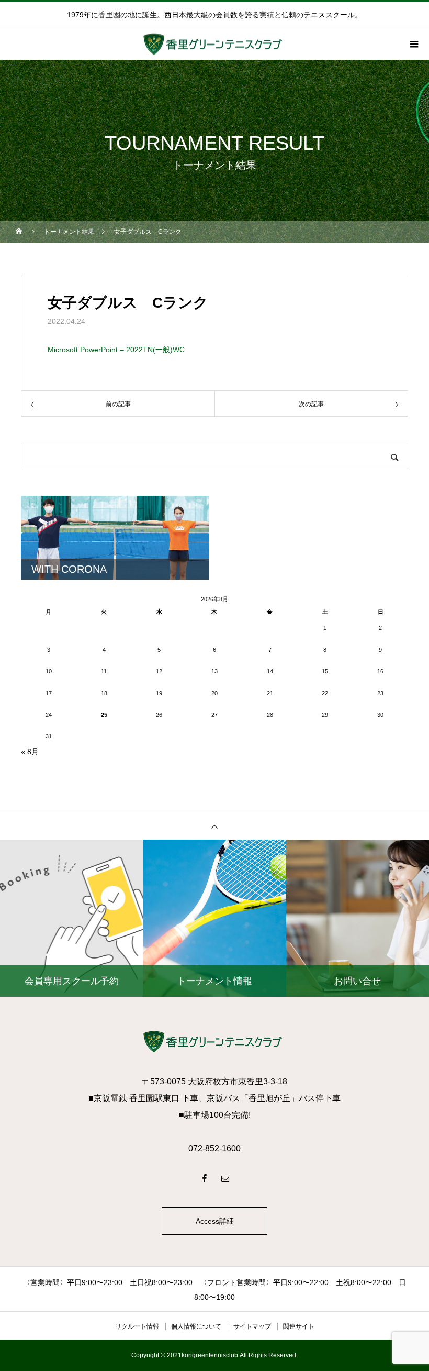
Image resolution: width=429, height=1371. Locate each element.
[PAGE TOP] (214, 826)
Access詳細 (215, 1221)
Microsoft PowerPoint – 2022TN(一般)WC (116, 349)
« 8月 (30, 751)
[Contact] (225, 1178)
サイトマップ (252, 1326)
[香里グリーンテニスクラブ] (214, 1041)
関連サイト (298, 1326)
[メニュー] (413, 44)
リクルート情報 (137, 1326)
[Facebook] (204, 1178)
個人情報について (196, 1326)
